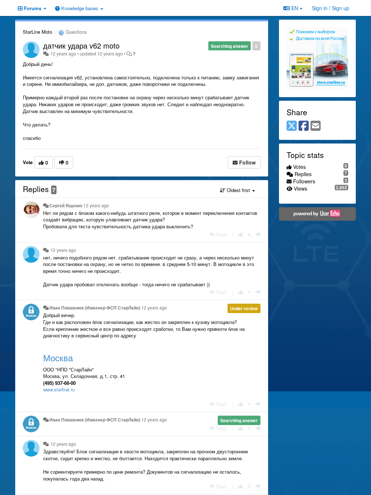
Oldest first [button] (238, 190)
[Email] (315, 126)
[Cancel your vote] (249, 234)
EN (295, 8)
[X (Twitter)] (292, 126)
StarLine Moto (37, 31)
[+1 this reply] (240, 234)
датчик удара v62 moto (81, 45)
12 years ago (96, 205)
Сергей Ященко (65, 205)
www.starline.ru (59, 389)
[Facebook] (304, 126)
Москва (58, 357)
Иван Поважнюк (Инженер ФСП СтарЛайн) (94, 307)
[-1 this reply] (258, 234)
